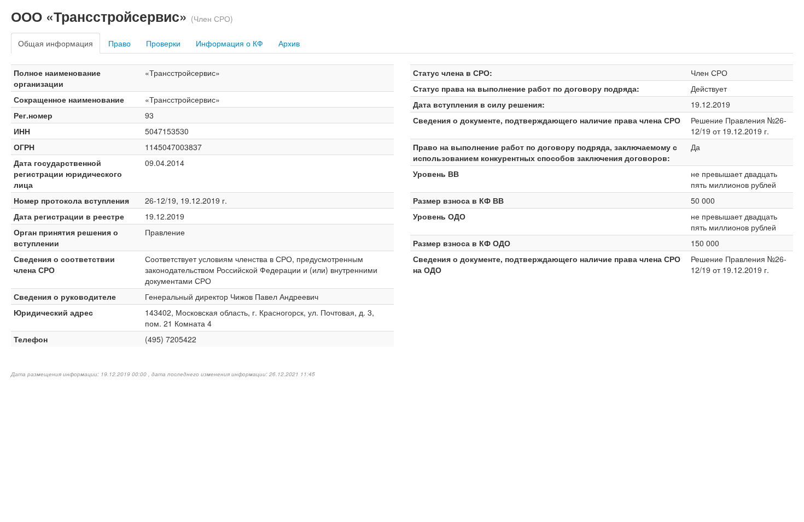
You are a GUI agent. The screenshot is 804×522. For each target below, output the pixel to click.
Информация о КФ (229, 43)
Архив (289, 43)
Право (119, 43)
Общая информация (55, 43)
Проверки (163, 43)
